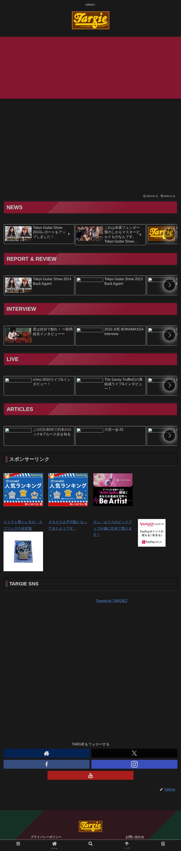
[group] (39, 234)
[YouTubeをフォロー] (90, 775)
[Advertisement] (90, 68)
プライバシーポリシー (46, 837)
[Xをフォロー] (134, 753)
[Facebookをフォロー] (47, 764)
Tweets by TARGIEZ (112, 601)
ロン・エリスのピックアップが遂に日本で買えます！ (112, 528)
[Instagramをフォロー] (134, 764)
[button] (169, 234)
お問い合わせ (135, 837)
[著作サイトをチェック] (47, 753)
